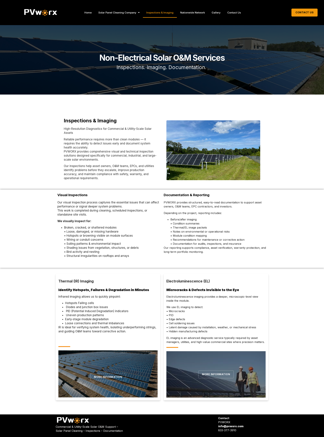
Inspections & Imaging (159, 12)
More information (108, 377)
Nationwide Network (192, 12)
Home (88, 12)
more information (216, 374)
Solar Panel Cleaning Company (117, 12)
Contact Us (234, 12)
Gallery (216, 12)
